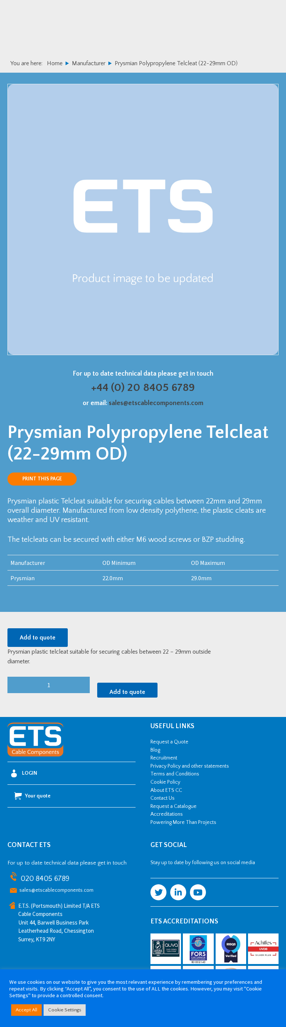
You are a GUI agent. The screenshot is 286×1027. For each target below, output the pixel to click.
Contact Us (162, 798)
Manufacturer (88, 63)
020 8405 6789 (44, 879)
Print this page (42, 479)
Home (55, 63)
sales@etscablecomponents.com (156, 403)
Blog (155, 750)
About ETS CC (166, 790)
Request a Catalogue (173, 806)
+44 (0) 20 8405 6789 (143, 388)
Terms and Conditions (174, 774)
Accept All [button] (26, 1009)
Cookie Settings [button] (64, 1009)
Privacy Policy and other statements (189, 766)
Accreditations (166, 814)
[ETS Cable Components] (35, 755)
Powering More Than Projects (183, 822)
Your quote (38, 796)
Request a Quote (169, 742)
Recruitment (163, 758)
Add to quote (37, 637)
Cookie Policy (165, 782)
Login (29, 773)
